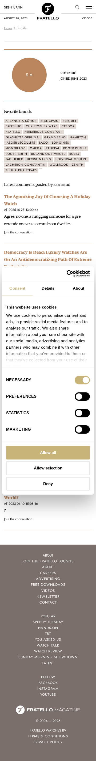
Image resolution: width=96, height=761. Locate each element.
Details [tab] (48, 288)
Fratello (13, 132)
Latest (48, 663)
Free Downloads (48, 584)
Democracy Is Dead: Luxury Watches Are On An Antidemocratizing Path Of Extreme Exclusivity (47, 259)
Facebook (48, 682)
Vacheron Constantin (26, 165)
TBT (48, 633)
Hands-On (48, 627)
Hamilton (78, 137)
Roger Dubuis (74, 148)
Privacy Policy (48, 742)
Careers (48, 572)
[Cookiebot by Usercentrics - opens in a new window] (68, 273)
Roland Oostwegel (48, 154)
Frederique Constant (43, 132)
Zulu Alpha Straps (21, 170)
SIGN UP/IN (13, 7)
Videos (48, 590)
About (48, 567)
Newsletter (48, 596)
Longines (60, 142)
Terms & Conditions (48, 736)
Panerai (52, 148)
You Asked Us (48, 639)
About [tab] (79, 288)
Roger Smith (16, 154)
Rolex (74, 154)
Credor (68, 126)
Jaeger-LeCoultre (20, 142)
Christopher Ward (42, 126)
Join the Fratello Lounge (48, 561)
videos (87, 18)
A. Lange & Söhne (21, 121)
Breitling (14, 126)
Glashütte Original (23, 137)
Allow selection (48, 468)
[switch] (82, 396)
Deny (48, 483)
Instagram (48, 688)
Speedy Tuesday (48, 622)
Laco (43, 142)
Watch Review (48, 651)
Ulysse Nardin (39, 159)
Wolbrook (59, 165)
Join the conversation (18, 232)
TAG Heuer (14, 159)
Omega (36, 148)
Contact (48, 602)
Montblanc (16, 148)
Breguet (70, 121)
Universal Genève (71, 159)
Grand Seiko (55, 137)
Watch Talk (48, 645)
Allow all (48, 452)
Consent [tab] (17, 288)
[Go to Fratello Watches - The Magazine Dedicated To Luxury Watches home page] (48, 5)
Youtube (48, 694)
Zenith (77, 165)
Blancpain (50, 121)
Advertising (48, 578)
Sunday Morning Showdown (48, 657)
